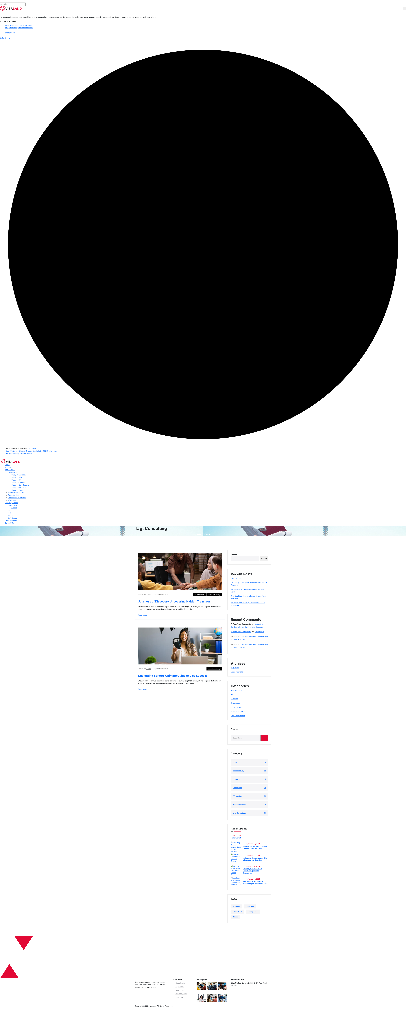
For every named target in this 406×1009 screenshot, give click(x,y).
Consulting (250, 906)
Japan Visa (180, 987)
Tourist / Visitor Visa (16, 493)
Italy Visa (179, 997)
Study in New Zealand (20, 485)
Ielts (9, 510)
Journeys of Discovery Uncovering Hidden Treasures (174, 601)
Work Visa (12, 500)
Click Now (32, 448)
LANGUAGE (13, 505)
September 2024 (237, 672)
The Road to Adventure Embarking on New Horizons (255, 882)
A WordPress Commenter (241, 632)
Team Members (11, 520)
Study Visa (12, 472)
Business (234, 699)
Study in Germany (18, 487)
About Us (8, 467)
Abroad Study (236, 690)
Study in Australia (18, 475)
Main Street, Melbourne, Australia (18, 25)
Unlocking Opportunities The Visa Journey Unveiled (255, 859)
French (14, 508)
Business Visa (13, 495)
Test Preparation (11, 503)
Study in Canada (18, 482)
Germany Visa (181, 994)
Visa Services (10, 470)
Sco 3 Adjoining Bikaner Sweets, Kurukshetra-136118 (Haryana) (31, 451)
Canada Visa (180, 983)
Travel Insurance (238, 711)
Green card (235, 703)
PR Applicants (199, 595)
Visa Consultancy (214, 595)
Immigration (252, 911)
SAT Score (12, 518)
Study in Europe (17, 490)
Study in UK (16, 480)
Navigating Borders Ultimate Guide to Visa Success (172, 675)
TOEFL (11, 515)
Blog (232, 695)
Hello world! (236, 578)
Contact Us (9, 523)
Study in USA (16, 477)
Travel (235, 917)
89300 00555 (10, 33)
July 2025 (235, 668)
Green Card (237, 911)
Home (7, 465)
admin (148, 595)
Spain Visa (180, 990)
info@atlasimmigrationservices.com (19, 28)
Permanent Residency (17, 498)
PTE (9, 513)
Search (234, 555)
